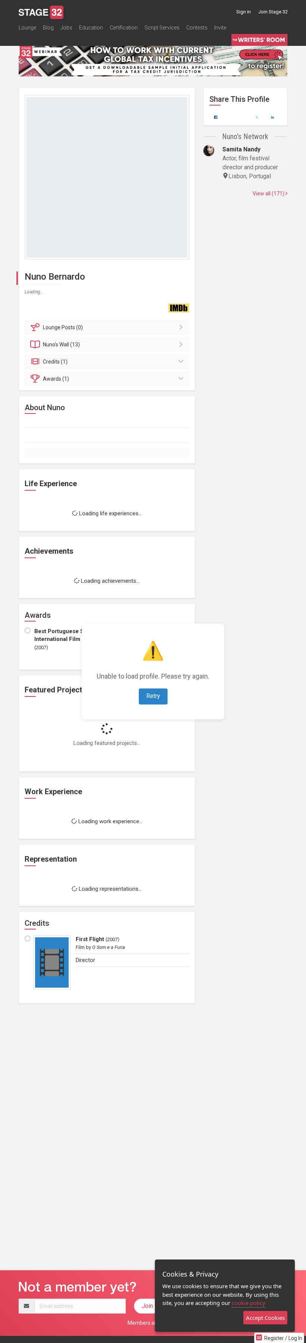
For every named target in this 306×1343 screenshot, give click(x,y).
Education (91, 28)
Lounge (27, 28)
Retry (153, 696)
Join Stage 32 (273, 12)
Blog (48, 28)
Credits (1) (55, 362)
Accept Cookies (265, 1317)
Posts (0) (63, 327)
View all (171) (269, 193)
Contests (196, 28)
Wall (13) (61, 344)
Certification (124, 28)
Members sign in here (153, 1323)
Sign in (243, 12)
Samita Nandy (241, 149)
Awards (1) (56, 379)
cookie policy (248, 1302)
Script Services (161, 28)
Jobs (66, 28)
